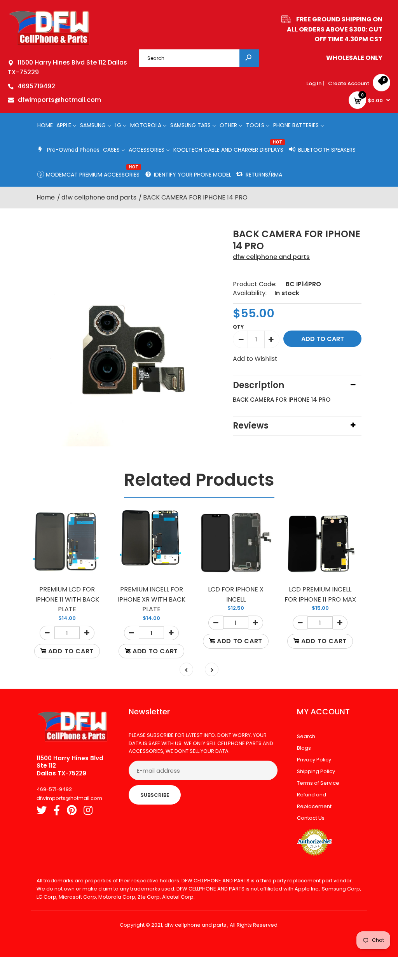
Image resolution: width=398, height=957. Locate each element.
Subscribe (154, 795)
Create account (348, 83)
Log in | (315, 83)
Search (306, 736)
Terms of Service (318, 783)
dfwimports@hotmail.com (59, 99)
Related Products (199, 479)
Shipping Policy (316, 771)
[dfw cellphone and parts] (49, 44)
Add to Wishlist (255, 358)
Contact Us (311, 818)
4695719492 (36, 86)
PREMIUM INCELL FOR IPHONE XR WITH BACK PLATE (151, 599)
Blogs (304, 748)
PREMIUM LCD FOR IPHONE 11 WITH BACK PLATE (67, 599)
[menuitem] (45, 125)
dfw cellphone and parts (271, 256)
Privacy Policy (314, 759)
